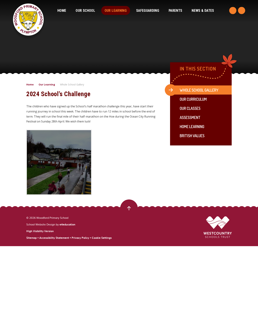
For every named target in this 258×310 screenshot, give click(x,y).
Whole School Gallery (72, 84)
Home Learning (192, 126)
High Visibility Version (40, 231)
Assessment (190, 117)
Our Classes (190, 108)
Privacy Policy (80, 238)
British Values (192, 135)
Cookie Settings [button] (102, 238)
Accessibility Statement (54, 238)
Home (30, 84)
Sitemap (31, 238)
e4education (67, 224)
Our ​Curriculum (193, 99)
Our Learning (47, 84)
